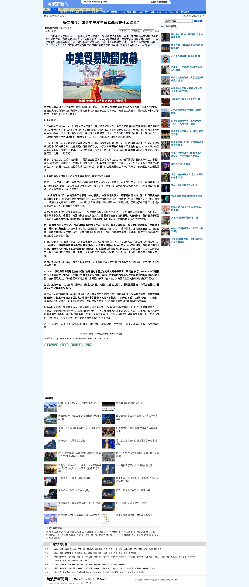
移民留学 (97, 568)
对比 (115, 553)
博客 (99, 9)
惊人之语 (78, 553)
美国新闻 (79, 12)
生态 (165, 12)
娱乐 (84, 9)
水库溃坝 (98, 532)
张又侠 (136, 532)
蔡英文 (139, 535)
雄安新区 (86, 535)
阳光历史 (106, 572)
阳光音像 (140, 572)
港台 (171, 12)
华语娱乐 (71, 564)
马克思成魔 (88, 532)
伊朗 (48, 532)
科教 (135, 12)
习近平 (107, 532)
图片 (185, 12)
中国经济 (95, 12)
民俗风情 (146, 568)
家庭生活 (80, 557)
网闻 (129, 12)
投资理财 (165, 557)
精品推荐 (114, 564)
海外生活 (97, 557)
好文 (105, 553)
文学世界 (66, 561)
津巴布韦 (110, 535)
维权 (153, 12)
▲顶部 (174, 580)
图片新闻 (157, 549)
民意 (125, 553)
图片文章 (83, 561)
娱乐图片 (122, 564)
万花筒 (122, 568)
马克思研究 (96, 572)
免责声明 (155, 580)
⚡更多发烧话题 (54, 528)
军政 (72, 12)
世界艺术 (57, 561)
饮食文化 (62, 568)
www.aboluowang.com (95, 2)
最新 (64, 12)
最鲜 (56, 568)
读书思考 (182, 557)
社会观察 (80, 568)
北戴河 (102, 535)
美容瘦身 (148, 557)
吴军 (53, 31)
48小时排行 (171, 26)
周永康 (154, 535)
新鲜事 (76, 9)
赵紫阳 (147, 535)
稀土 (64, 345)
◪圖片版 (195, 16)
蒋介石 (94, 535)
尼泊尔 (57, 538)
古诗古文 (157, 557)
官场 (141, 12)
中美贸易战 (51, 345)
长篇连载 (74, 561)
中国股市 (50, 535)
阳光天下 (123, 572)
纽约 (123, 130)
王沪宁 (59, 535)
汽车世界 (88, 568)
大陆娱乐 (62, 564)
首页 (47, 9)
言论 (61, 553)
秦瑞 (91, 334)
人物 (123, 12)
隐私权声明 (165, 580)
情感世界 (71, 568)
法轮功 (144, 532)
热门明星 (80, 564)
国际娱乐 (97, 564)
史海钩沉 (71, 557)
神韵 (66, 532)
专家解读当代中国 (84, 572)
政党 (95, 553)
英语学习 (191, 557)
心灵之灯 (88, 557)
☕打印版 (187, 16)
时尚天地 (105, 568)
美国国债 (76, 345)
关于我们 (138, 580)
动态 (85, 553)
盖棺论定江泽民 (69, 572)
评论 (61, 9)
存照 (120, 553)
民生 (147, 12)
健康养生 (62, 557)
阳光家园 (131, 572)
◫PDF (202, 16)
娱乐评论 (105, 564)
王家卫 (49, 538)
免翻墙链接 (162, 2)
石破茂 (72, 535)
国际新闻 (105, 12)
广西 (61, 532)
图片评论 (132, 553)
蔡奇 (133, 535)
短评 (100, 553)
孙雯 (78, 535)
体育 (159, 12)
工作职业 (114, 557)
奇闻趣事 (114, 568)
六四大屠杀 (127, 532)
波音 (104, 159)
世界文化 (174, 557)
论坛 (92, 9)
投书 (110, 553)
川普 (89, 150)
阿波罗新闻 (58, 4)
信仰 (177, 12)
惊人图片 (57, 572)
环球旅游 (138, 568)
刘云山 (119, 535)
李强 (66, 535)
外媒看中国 (68, 553)
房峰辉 (127, 535)
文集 (90, 553)
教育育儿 (122, 557)
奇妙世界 (129, 568)
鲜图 (153, 568)
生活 (68, 9)
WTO (88, 345)
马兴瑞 (78, 532)
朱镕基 (54, 532)
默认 (157, 31)
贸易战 (76, 107)
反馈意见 (147, 580)
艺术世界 (139, 557)
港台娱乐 (88, 564)
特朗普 (98, 150)
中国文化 (131, 557)
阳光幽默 (114, 572)
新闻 (54, 9)
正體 (153, 2)
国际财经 (115, 12)
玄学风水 (105, 557)
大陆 (87, 12)
